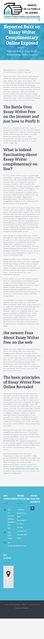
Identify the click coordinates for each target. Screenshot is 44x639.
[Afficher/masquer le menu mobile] (39, 20)
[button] (8, 574)
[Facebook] (32, 508)
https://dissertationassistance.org (24, 469)
